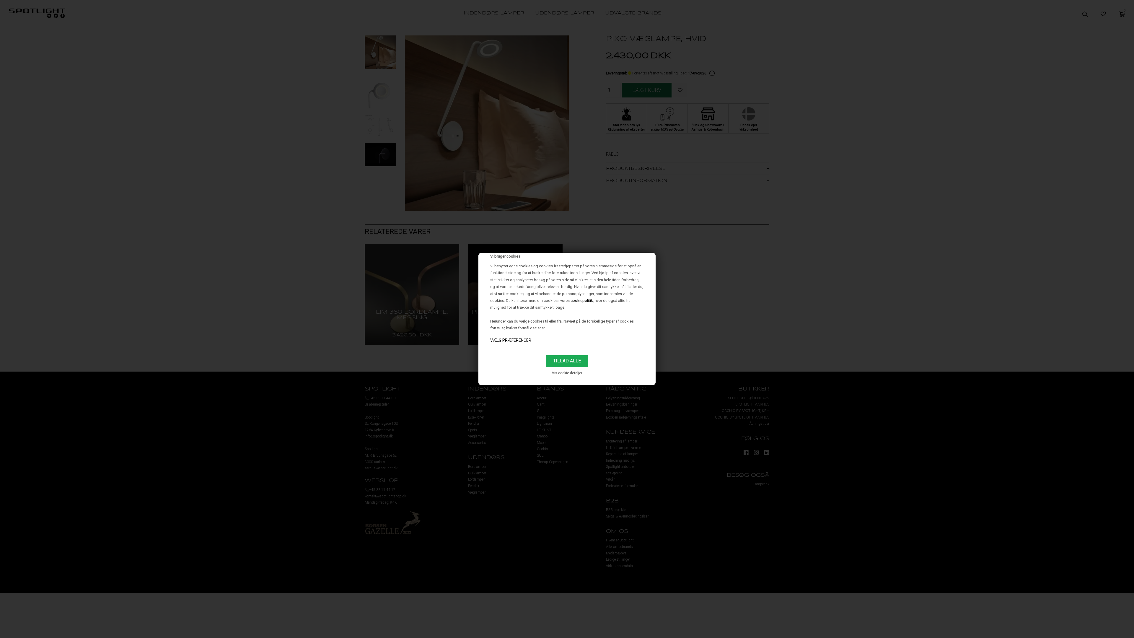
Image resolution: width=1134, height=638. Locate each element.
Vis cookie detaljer (567, 373)
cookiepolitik (582, 300)
